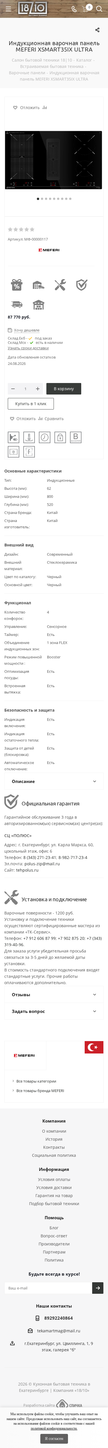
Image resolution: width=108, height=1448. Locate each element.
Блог (54, 1227)
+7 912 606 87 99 (39, 938)
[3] (21, 229)
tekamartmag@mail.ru (58, 1330)
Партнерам (54, 1252)
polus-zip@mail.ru (42, 863)
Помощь (54, 1217)
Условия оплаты (54, 1179)
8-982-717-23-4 (72, 857)
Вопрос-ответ (54, 1236)
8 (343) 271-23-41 (39, 857)
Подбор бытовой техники (54, 1203)
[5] (32, 229)
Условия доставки (54, 1187)
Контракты (54, 1147)
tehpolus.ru (27, 870)
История (54, 1139)
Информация (54, 1169)
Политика (54, 1260)
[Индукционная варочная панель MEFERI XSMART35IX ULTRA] (54, 161)
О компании (54, 1131)
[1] (10, 229)
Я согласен (54, 1438)
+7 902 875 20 (71, 938)
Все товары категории (36, 1081)
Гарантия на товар (54, 1195)
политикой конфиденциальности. (54, 1428)
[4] (27, 229)
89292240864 (58, 1318)
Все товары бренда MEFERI (40, 1090)
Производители (54, 1244)
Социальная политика (54, 1155)
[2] (16, 229)
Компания (54, 1121)
